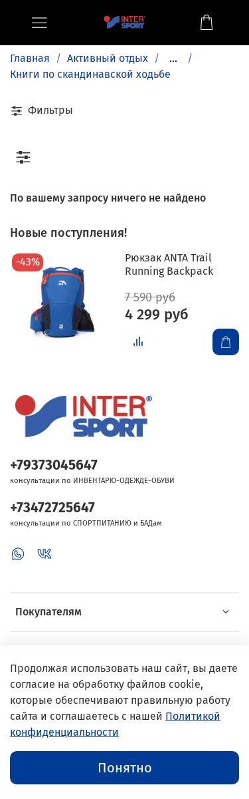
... (173, 59)
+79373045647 (54, 465)
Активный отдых (107, 58)
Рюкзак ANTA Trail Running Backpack (169, 264)
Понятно (125, 768)
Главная (30, 58)
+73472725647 (52, 508)
